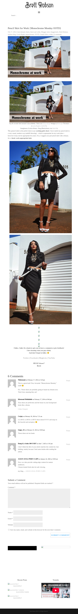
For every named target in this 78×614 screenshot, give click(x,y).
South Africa (44, 34)
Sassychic (46, 123)
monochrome (29, 34)
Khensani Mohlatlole (25, 399)
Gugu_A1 (21, 430)
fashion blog (12, 34)
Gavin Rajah (21, 34)
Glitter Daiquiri (23, 409)
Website (10, 525)
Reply (68, 380)
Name (10, 512)
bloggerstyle (54, 32)
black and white (35, 32)
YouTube (51, 358)
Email (10, 519)
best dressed (21, 32)
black (27, 32)
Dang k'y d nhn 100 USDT (27, 443)
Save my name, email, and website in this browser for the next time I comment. (35, 530)
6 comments (58, 34)
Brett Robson (63, 32)
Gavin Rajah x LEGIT (39, 126)
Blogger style (45, 32)
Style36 (54, 128)
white (51, 34)
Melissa (59, 123)
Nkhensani (21, 380)
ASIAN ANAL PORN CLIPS (28, 459)
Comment (11, 487)
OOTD (37, 34)
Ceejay (20, 416)
